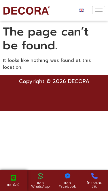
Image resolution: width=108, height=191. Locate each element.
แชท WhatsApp (40, 184)
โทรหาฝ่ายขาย (94, 184)
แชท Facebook (67, 184)
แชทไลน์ (13, 184)
